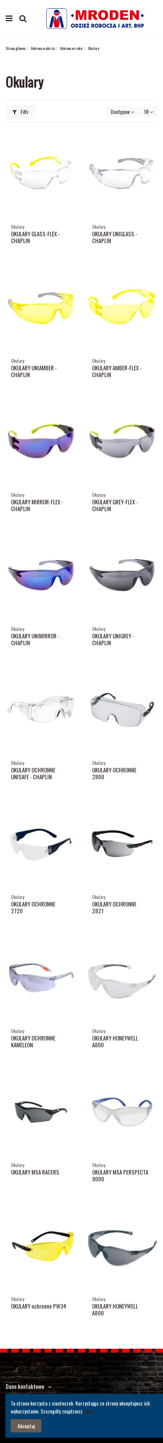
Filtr (24, 111)
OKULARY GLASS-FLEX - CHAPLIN (35, 237)
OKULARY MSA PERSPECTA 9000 (120, 1175)
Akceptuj (26, 1426)
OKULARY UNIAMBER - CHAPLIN (34, 371)
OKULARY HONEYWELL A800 (115, 1041)
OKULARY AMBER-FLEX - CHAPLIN (117, 371)
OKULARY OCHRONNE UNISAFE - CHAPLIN (33, 773)
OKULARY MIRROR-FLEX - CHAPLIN (37, 505)
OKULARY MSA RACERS (35, 1172)
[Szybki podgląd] (70, 139)
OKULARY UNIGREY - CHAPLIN (113, 639)
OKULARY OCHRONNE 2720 (33, 907)
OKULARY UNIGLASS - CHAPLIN (114, 237)
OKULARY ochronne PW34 (38, 1306)
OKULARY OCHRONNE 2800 (114, 773)
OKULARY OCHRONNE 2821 (114, 907)
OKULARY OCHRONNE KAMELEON (33, 1041)
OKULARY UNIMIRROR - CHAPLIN (35, 639)
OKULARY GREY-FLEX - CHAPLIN (115, 505)
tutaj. (89, 1411)
